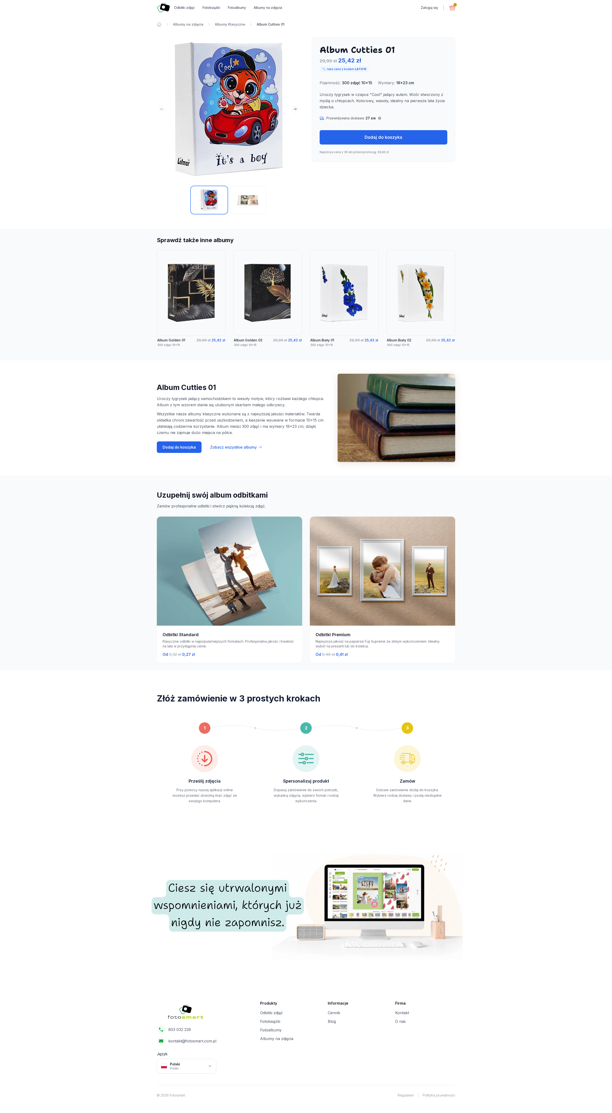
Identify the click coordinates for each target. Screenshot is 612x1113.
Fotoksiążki (211, 8)
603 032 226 (179, 1029)
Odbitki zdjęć (184, 8)
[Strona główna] (159, 24)
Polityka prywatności (439, 1095)
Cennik (334, 1012)
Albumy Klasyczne (230, 24)
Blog (332, 1021)
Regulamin (406, 1095)
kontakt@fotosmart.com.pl (192, 1041)
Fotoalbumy (237, 8)
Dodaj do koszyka (383, 137)
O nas (400, 1021)
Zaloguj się (429, 8)
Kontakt (402, 1012)
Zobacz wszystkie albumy (233, 447)
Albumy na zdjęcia (268, 8)
